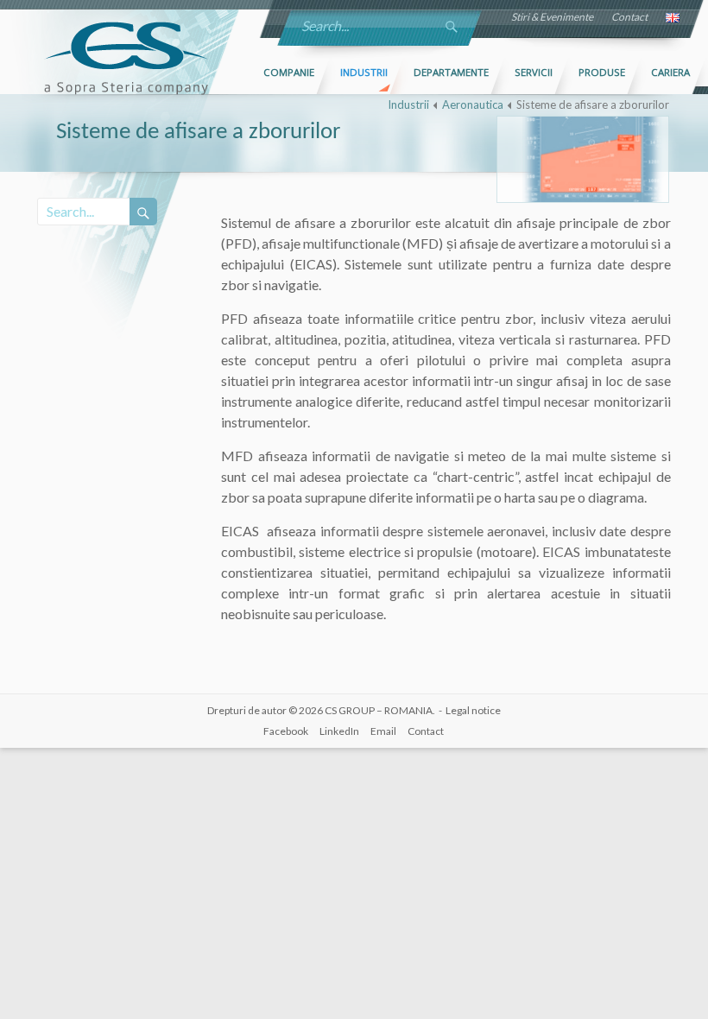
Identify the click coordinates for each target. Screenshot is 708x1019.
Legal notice (473, 710)
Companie (288, 72)
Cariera (670, 72)
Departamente (451, 72)
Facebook (285, 731)
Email (383, 731)
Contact (629, 16)
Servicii (534, 72)
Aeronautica (472, 104)
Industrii (364, 72)
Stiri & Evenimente (552, 16)
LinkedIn (339, 731)
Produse (601, 72)
